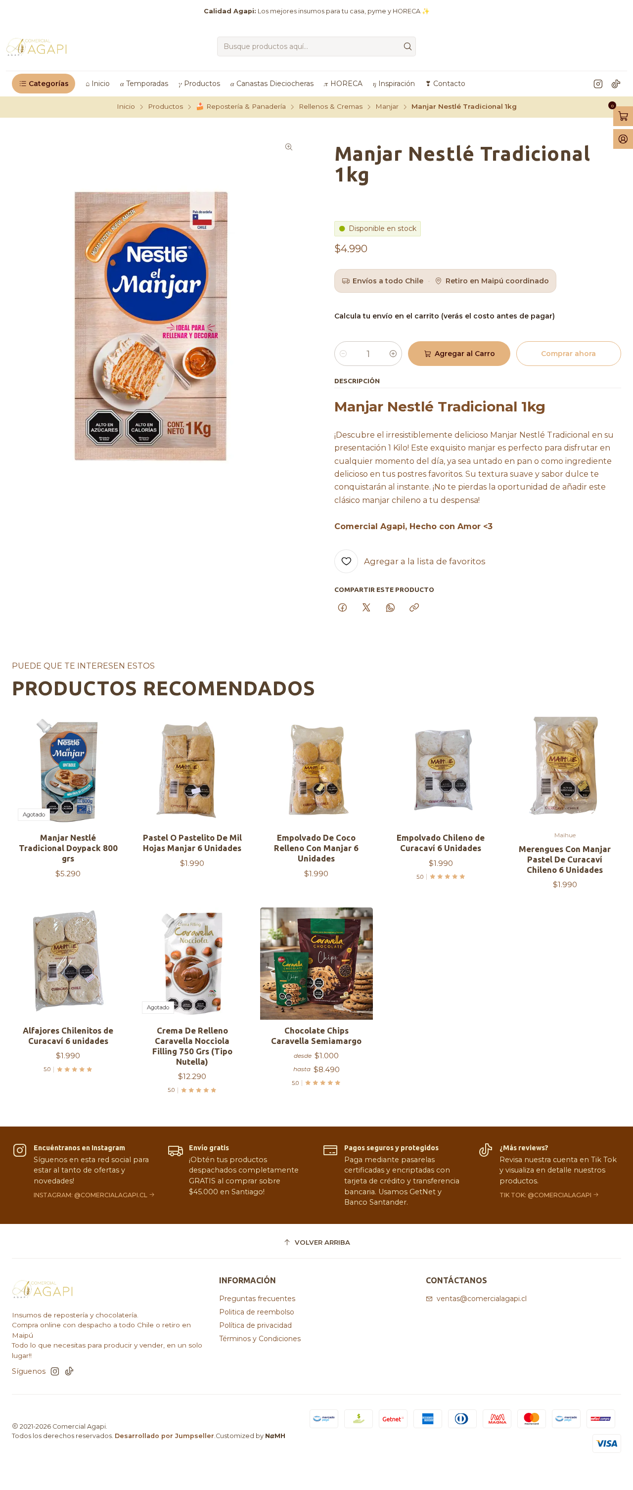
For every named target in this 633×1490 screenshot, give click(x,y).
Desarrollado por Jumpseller (164, 1436)
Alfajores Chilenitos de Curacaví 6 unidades (68, 1035)
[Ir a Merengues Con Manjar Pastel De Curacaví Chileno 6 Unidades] (565, 771)
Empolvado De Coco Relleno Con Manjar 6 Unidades (316, 848)
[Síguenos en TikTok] (616, 83)
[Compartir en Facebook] (342, 608)
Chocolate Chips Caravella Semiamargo (316, 1035)
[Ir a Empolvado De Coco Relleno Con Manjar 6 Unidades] (316, 771)
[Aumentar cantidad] (393, 353)
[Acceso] (623, 139)
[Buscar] (407, 46)
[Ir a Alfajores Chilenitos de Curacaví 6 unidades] (68, 963)
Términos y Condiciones (260, 1338)
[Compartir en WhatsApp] (390, 608)
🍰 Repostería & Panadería (241, 106)
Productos (165, 106)
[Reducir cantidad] (343, 353)
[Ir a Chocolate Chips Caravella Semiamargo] (316, 963)
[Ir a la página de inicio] (37, 46)
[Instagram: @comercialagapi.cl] (83, 1175)
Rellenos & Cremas (330, 106)
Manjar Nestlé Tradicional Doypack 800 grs (68, 848)
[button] (43, 83)
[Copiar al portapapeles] (414, 608)
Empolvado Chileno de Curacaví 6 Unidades (441, 843)
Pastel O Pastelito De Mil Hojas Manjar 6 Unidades (192, 843)
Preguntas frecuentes (257, 1298)
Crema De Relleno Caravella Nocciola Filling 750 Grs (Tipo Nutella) (192, 1046)
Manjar (387, 106)
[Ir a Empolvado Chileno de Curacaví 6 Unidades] (441, 771)
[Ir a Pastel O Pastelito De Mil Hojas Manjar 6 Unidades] (192, 771)
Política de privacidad (255, 1325)
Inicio (126, 106)
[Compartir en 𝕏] (366, 608)
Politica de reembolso (256, 1312)
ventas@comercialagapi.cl (482, 1298)
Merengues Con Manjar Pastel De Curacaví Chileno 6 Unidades (565, 859)
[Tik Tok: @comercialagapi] (549, 1175)
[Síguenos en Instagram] (598, 83)
